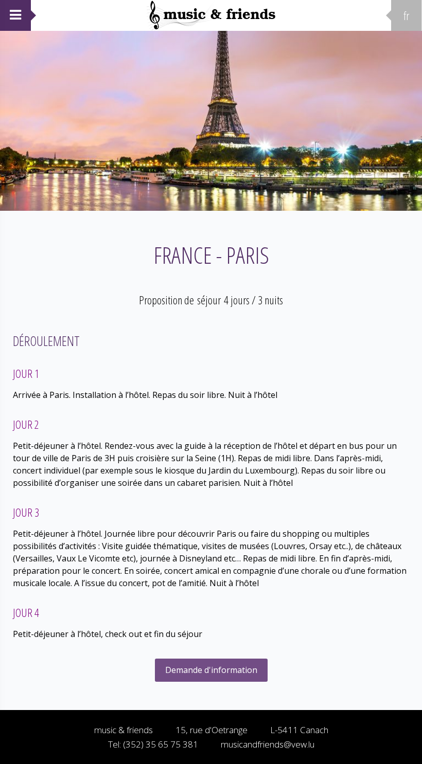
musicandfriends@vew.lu (267, 744)
